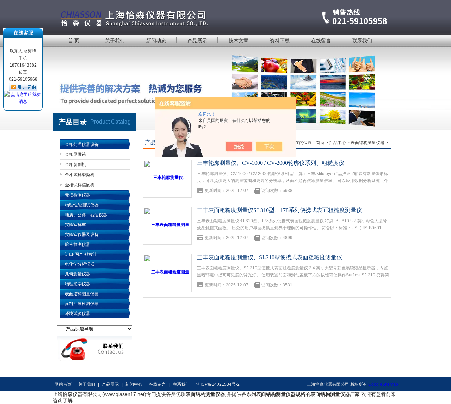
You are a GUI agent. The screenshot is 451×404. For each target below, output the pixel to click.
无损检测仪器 (77, 195)
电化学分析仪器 (79, 264)
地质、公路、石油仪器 (86, 214)
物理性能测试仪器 (82, 205)
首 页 (73, 40)
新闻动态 (156, 40)
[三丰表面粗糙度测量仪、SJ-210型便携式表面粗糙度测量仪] (167, 273)
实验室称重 (75, 224)
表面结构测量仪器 (82, 293)
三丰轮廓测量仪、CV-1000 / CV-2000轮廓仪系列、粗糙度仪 (270, 163)
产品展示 (197, 40)
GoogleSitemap (383, 384)
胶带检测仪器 (77, 244)
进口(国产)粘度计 (81, 254)
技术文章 (238, 40)
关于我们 (115, 40)
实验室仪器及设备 (82, 234)
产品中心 (337, 142)
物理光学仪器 (77, 283)
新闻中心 (133, 384)
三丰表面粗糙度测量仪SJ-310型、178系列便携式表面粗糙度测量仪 (279, 210)
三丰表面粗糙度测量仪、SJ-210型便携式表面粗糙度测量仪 (269, 257)
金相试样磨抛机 (79, 174)
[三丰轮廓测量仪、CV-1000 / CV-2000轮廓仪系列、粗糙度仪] (167, 179)
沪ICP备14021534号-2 (218, 384)
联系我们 (362, 40)
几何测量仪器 (77, 274)
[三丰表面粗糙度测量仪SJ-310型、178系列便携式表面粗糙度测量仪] (167, 226)
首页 (320, 142)
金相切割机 (75, 164)
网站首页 (63, 384)
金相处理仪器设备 (82, 144)
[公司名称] (225, 16)
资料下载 (280, 40)
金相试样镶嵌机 (79, 184)
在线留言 (321, 40)
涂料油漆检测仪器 (82, 303)
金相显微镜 (75, 154)
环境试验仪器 (77, 313)
